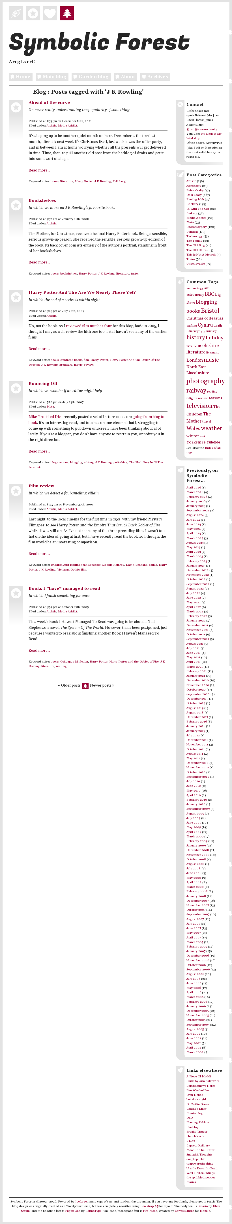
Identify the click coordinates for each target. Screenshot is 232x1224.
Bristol (210, 311)
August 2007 (195, 919)
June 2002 (193, 1038)
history (195, 337)
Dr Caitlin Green (197, 1104)
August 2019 (194, 708)
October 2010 (195, 772)
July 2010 (193, 781)
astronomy (195, 295)
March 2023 (194, 556)
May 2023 (193, 547)
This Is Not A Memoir (201, 255)
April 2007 (193, 938)
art (206, 288)
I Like (190, 1141)
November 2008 (197, 855)
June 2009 (193, 823)
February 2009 (196, 841)
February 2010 (196, 800)
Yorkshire (196, 442)
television (199, 406)
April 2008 (193, 882)
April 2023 (193, 552)
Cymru (205, 325)
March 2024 (194, 538)
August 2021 (194, 644)
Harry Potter (84, 181)
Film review (41, 486)
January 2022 (195, 621)
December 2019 (197, 699)
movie (78, 365)
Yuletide (213, 442)
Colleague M (69, 662)
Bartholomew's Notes (200, 1086)
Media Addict (67, 126)
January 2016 (195, 726)
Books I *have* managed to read (64, 588)
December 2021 (197, 625)
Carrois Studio (184, 1211)
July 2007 (193, 924)
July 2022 (193, 593)
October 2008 (196, 859)
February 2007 (196, 947)
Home (23, 77)
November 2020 (197, 685)
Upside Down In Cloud (202, 1169)
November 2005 (197, 1015)
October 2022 (195, 579)
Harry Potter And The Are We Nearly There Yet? (82, 292)
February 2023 (196, 561)
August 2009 (195, 814)
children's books (71, 360)
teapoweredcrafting (199, 1164)
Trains (190, 259)
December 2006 (197, 956)
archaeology (194, 288)
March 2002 (194, 1052)
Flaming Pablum (197, 1122)
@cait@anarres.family (201, 129)
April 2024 (193, 533)
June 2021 (193, 653)
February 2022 (196, 616)
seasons (215, 398)
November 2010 (197, 767)
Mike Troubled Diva (46, 417)
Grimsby (211, 331)
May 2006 (193, 988)
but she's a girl (196, 1099)
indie (189, 346)
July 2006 (193, 979)
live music (212, 352)
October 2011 (195, 749)
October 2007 (195, 910)
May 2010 (193, 791)
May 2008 (193, 878)
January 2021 (195, 676)
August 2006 (195, 974)
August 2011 (194, 754)
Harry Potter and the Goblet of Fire (134, 662)
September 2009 (198, 809)
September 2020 (198, 694)
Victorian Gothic (68, 570)
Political (192, 232)
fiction (84, 662)
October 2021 (195, 634)
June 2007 (193, 928)
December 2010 (197, 763)
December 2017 (197, 717)
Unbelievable (195, 264)
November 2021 (197, 630)
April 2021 (193, 662)
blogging (76, 462)
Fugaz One (72, 1211)
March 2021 (194, 667)
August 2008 (195, 864)
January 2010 (195, 804)
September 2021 (197, 639)
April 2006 (193, 992)
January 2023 (195, 566)
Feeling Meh (195, 200)
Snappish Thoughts (199, 1155)
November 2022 (197, 575)
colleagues (213, 318)
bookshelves (68, 274)
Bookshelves (42, 200)
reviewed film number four (89, 326)
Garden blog (93, 77)
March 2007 (194, 942)
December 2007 (197, 901)
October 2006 (196, 965)
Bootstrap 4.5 (149, 1206)
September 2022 (197, 584)
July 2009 (193, 818)
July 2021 (193, 648)
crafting (191, 326)
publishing (120, 462)
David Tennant (136, 565)
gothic (153, 565)
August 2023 (194, 543)
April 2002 (193, 1048)
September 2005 (197, 1025)
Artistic (51, 126)
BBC (209, 294)
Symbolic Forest (99, 42)
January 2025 (195, 506)
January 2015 (195, 731)
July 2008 (193, 869)
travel (206, 421)
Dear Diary (194, 195)
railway (196, 391)
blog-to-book (59, 462)
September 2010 (197, 777)
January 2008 (196, 896)
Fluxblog (192, 1127)
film (86, 360)
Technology (194, 236)
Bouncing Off (43, 383)
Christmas (194, 318)
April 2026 (193, 488)
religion (191, 398)
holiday (214, 338)
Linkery (191, 213)
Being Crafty (195, 190)
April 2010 (193, 795)
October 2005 (195, 1020)
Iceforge (81, 1202)
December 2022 (197, 570)
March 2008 (195, 887)
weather (211, 428)
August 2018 (195, 713)
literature (66, 181)
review (88, 365)
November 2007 (197, 905)
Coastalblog (194, 1113)
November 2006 (197, 961)
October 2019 (195, 703)
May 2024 (193, 529)
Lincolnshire (206, 345)
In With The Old (197, 209)
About (128, 77)
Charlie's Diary (196, 1109)
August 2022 (195, 589)
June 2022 (193, 598)
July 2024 (193, 520)
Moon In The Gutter (200, 1150)
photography (205, 381)
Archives (157, 77)
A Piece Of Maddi (198, 1077)
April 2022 (193, 607)
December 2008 (197, 850)
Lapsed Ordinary (198, 1146)
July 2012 (193, 736)
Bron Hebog (194, 1095)
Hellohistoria (195, 1136)
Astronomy (193, 186)
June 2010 (193, 786)
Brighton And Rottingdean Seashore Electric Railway (87, 565)
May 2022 (193, 603)
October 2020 (196, 690)
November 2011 (197, 745)
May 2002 (193, 1043)
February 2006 (196, 1002)
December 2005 (197, 1011)
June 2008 (193, 873)
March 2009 (194, 837)
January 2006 (196, 1006)
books (55, 181)
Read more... (39, 170)
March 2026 (194, 492)
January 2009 (196, 846)
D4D (189, 1118)
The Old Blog (195, 245)
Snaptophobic (195, 1159)
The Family (194, 241)
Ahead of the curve (49, 102)
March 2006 (194, 997)
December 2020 (197, 680)
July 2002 (193, 1034)
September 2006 (198, 970)
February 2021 (196, 671)
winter (192, 436)
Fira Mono (150, 1211)
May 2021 (193, 657)
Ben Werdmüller (197, 1090)
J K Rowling (102, 181)
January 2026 (195, 501)
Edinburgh (120, 181)
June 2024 (193, 524)
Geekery (192, 204)
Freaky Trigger (196, 1132)
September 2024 (197, 511)
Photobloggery (196, 227)
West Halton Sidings (200, 1173)
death (218, 325)
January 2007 (195, 951)
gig (203, 331)
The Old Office (196, 250)
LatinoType (93, 1211)
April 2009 (193, 832)
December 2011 (197, 740)
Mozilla (205, 1211)
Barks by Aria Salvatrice (203, 1081)
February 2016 (196, 722)
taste (134, 274)
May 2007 (193, 933)
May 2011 (193, 758)
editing (89, 462)
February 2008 (197, 891)
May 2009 (193, 827)
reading (61, 666)
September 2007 (197, 914)
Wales (193, 429)
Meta (50, 407)
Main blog (54, 77)
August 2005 (195, 1029)
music (211, 360)
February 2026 (196, 497)
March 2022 (194, 612)
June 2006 (193, 983)
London (194, 360)
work (202, 436)
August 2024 (195, 515)
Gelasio (202, 1206)
